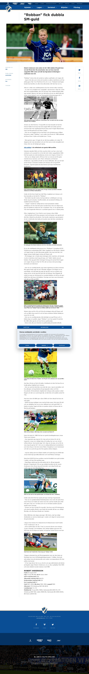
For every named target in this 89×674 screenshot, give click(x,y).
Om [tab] (63, 327)
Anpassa (44, 345)
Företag (77, 7)
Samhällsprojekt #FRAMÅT (51, 3)
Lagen (39, 7)
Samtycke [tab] (26, 327)
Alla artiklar (27, 147)
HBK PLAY (61, 3)
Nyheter (27, 7)
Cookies (72, 3)
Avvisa (27, 345)
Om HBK (42, 3)
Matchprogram (79, 3)
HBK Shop (67, 3)
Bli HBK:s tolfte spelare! (44, 657)
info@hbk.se (41, 618)
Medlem (36, 3)
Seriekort (52, 7)
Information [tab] (44, 327)
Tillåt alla (62, 345)
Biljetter (64, 7)
